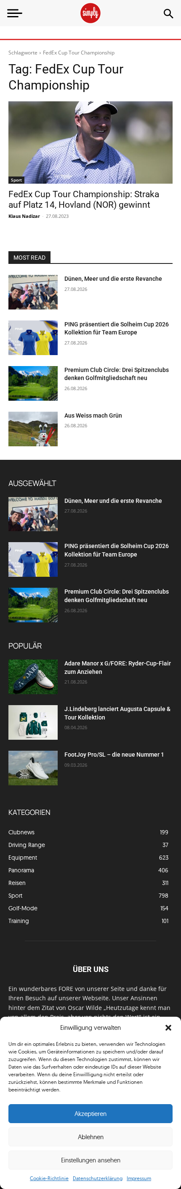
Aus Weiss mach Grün (93, 415)
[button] (168, 1027)
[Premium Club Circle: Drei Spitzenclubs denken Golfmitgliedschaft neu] (33, 383)
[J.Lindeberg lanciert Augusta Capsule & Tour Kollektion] (33, 722)
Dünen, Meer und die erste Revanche (113, 278)
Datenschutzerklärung (97, 1178)
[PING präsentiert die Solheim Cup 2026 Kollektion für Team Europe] (33, 337)
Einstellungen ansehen (90, 1160)
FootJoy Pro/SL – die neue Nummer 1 (114, 754)
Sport (16, 180)
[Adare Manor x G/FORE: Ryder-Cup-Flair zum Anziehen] (33, 677)
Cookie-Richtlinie (49, 1178)
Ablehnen (91, 1137)
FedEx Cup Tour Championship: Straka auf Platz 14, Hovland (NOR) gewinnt (83, 199)
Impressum (139, 1178)
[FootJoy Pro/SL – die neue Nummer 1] (33, 768)
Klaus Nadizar (24, 216)
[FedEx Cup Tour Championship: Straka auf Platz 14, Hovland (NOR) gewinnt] (90, 142)
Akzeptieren (90, 1114)
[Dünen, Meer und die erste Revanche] (33, 292)
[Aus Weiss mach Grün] (33, 429)
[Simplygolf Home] (90, 13)
